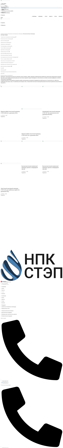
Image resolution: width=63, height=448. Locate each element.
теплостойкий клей (5, 9)
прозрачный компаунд (6, 12)
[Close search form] (1, 1)
